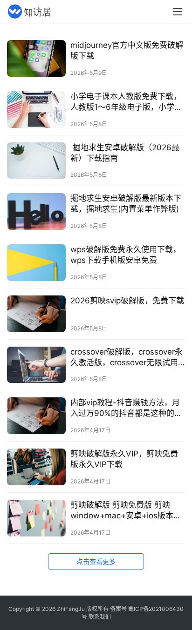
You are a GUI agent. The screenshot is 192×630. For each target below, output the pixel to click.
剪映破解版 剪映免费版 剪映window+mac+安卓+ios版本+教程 (121, 510)
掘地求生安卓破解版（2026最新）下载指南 (124, 153)
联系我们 (100, 616)
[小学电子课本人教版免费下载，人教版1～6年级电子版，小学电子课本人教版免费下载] (36, 109)
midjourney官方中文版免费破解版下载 (126, 50)
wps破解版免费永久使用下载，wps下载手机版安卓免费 (125, 255)
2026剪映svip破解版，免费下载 (127, 300)
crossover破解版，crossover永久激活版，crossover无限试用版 (126, 357)
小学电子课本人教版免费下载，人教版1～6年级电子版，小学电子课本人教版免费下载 (126, 102)
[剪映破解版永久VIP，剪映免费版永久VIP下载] (36, 467)
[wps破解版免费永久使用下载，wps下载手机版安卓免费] (36, 262)
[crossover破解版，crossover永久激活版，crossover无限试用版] (36, 365)
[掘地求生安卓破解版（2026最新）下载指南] (36, 160)
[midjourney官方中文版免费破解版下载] (36, 58)
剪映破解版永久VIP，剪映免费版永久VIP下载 (124, 459)
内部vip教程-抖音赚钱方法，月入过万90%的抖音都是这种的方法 (126, 408)
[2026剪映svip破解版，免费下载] (36, 313)
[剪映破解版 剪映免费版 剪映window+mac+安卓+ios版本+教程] (36, 518)
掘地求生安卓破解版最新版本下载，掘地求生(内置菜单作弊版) (125, 204)
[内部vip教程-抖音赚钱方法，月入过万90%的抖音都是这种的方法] (36, 415)
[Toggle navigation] (177, 11)
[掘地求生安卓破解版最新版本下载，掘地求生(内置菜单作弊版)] (36, 211)
